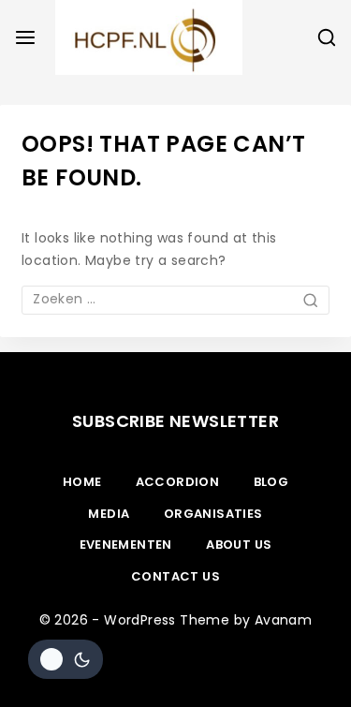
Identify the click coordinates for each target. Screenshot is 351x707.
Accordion (178, 482)
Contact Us (175, 576)
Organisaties (213, 514)
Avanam (283, 620)
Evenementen (126, 544)
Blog (271, 482)
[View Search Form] (326, 37)
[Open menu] (25, 37)
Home (82, 482)
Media (108, 514)
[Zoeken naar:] (175, 298)
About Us (238, 544)
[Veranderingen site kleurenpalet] (65, 659)
